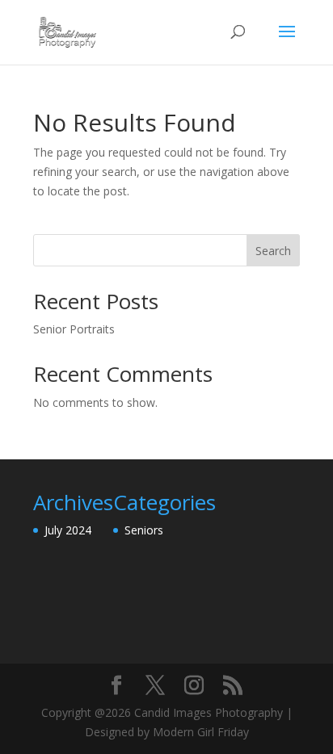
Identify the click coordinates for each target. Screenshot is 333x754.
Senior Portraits (74, 329)
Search (273, 250)
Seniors (143, 530)
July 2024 (67, 530)
